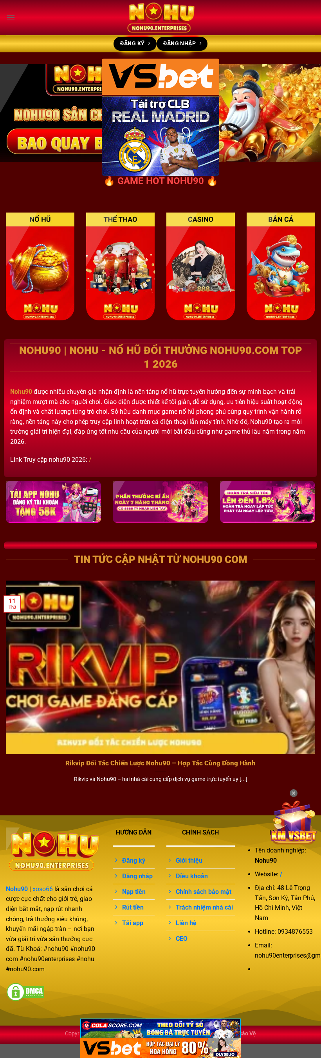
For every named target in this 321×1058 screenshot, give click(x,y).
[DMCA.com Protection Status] (25, 991)
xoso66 (42, 889)
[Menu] (10, 17)
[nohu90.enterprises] (160, 17)
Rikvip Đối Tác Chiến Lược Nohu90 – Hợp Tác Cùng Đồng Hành (160, 763)
